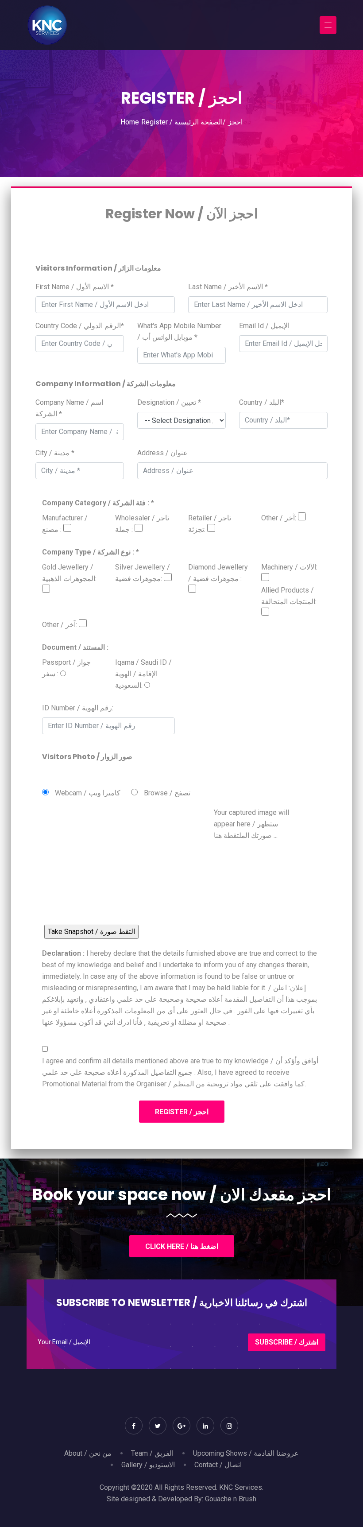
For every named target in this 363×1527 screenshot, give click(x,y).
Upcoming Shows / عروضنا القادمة (246, 1453)
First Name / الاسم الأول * (74, 287)
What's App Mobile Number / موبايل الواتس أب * (179, 331)
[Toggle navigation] (328, 25)
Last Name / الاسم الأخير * (228, 287)
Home (129, 122)
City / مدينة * (54, 453)
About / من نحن (88, 1453)
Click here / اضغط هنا (181, 1246)
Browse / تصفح (167, 793)
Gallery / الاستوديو (148, 1465)
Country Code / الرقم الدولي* (79, 326)
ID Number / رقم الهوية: (77, 708)
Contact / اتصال (218, 1465)
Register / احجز (182, 1112)
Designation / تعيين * (169, 402)
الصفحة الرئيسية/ (200, 122)
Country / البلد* (261, 402)
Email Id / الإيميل (264, 326)
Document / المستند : (75, 647)
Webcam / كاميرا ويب (87, 793)
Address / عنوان (162, 453)
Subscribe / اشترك (286, 1342)
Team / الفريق (152, 1453)
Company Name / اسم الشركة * (69, 408)
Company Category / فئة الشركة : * (98, 503)
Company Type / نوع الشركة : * (90, 552)
